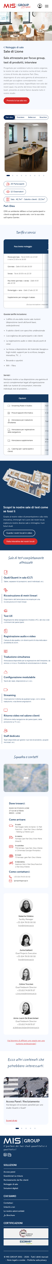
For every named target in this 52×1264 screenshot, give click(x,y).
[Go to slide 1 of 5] (17, 1128)
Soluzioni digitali (11, 1188)
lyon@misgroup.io (26, 925)
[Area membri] (40, 6)
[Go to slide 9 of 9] (43, 175)
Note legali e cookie (16, 1260)
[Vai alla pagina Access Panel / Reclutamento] (26, 1101)
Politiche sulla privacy (37, 1260)
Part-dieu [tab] (9, 117)
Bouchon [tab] (43, 117)
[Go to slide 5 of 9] (26, 175)
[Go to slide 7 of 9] (35, 175)
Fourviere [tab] (20, 117)
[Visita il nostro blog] (9, 1154)
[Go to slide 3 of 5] (26, 1128)
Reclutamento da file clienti (16, 1180)
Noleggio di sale (15, 47)
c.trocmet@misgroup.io (26, 993)
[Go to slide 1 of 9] (8, 175)
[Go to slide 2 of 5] (21, 1128)
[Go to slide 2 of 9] (12, 175)
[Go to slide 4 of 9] (21, 175)
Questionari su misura (13, 1176)
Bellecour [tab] (32, 117)
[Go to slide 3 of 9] (17, 175)
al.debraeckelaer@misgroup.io (26, 1027)
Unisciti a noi (9, 1207)
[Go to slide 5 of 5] (35, 1128)
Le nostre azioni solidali (14, 1211)
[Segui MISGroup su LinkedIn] (5, 1154)
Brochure (10, 1215)
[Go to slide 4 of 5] (30, 1128)
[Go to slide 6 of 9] (30, 175)
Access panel (9, 1172)
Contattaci (8, 1203)
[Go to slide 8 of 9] (39, 175)
